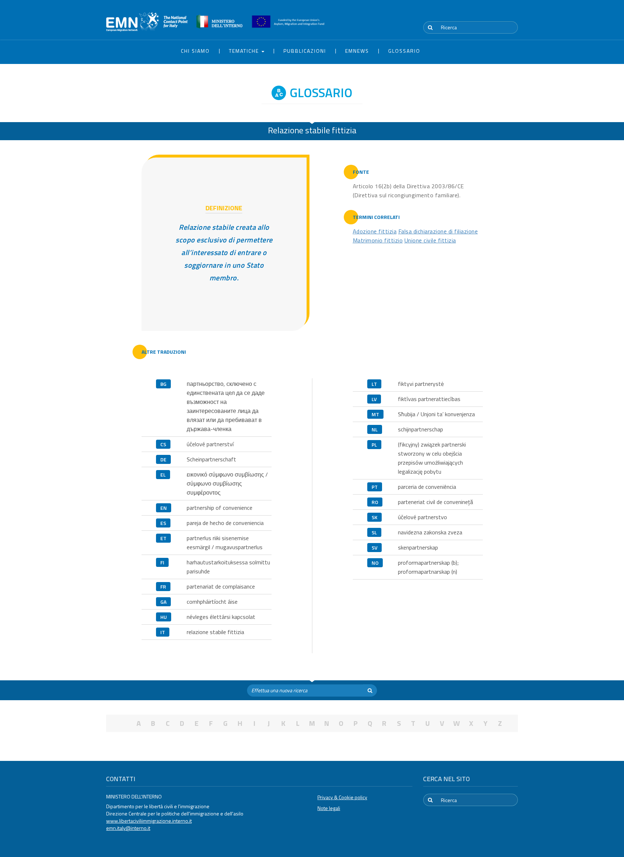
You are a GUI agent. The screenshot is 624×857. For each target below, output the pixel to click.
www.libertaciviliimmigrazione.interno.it (149, 820)
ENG (513, 14)
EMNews (357, 51)
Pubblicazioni (304, 51)
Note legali (328, 808)
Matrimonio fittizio (378, 240)
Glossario (404, 51)
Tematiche (245, 51)
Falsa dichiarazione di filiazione (438, 231)
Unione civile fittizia (430, 240)
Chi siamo (195, 51)
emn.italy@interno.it (128, 828)
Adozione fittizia (375, 231)
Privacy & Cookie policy (342, 797)
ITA (496, 14)
